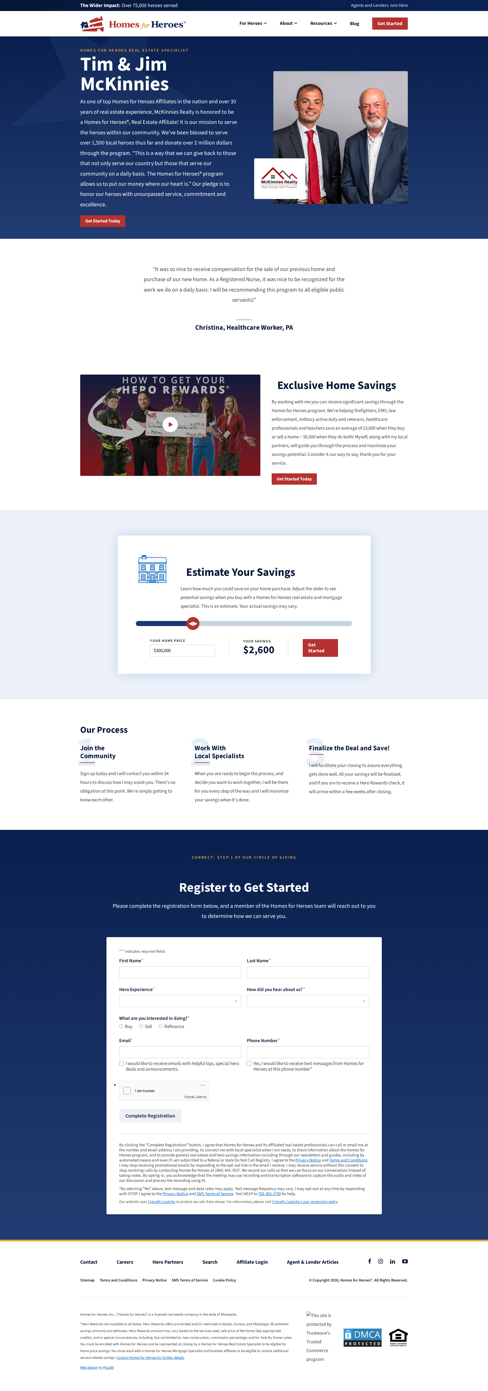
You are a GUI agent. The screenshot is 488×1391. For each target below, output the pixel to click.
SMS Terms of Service (215, 1194)
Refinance (174, 1026)
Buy (128, 1026)
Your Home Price (167, 641)
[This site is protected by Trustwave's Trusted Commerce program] (321, 1337)
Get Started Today (102, 221)
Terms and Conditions (348, 1160)
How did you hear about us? (275, 989)
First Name (130, 961)
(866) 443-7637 (227, 1170)
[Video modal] (170, 425)
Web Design (89, 1367)
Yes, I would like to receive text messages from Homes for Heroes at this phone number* (308, 1066)
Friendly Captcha (195, 1096)
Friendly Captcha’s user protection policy (304, 1202)
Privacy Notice (308, 1160)
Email (125, 1041)
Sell (148, 1026)
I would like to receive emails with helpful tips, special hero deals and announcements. (182, 1066)
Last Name (258, 961)
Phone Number (262, 1041)
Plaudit (108, 1367)
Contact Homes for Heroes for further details (150, 1357)
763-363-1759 (269, 1194)
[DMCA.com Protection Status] (362, 1338)
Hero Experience (136, 989)
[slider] (193, 623)
